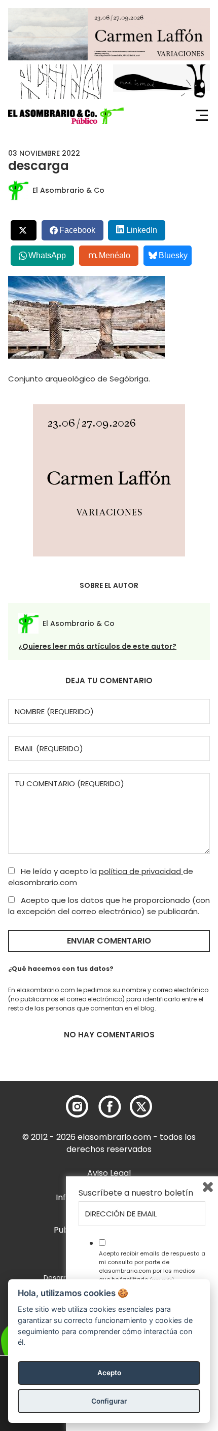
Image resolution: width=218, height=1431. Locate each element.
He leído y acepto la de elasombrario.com (100, 877)
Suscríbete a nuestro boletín (136, 1193)
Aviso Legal (109, 1173)
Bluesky (173, 255)
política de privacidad (141, 871)
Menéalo (114, 255)
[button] (66, 116)
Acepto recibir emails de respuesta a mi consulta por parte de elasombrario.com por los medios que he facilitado (152, 1266)
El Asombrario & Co (68, 190)
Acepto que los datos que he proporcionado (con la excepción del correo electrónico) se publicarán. (109, 906)
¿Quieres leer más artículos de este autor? (97, 646)
